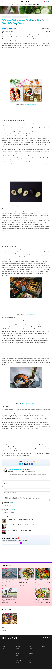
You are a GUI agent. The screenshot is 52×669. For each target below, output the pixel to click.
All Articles (4, 646)
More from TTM (7, 610)
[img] (2, 1)
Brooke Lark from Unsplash (29, 104)
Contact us (43, 644)
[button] (3, 28)
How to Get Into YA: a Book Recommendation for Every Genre (8, 626)
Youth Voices (17, 653)
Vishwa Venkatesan (40, 602)
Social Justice (17, 662)
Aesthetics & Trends (18, 660)
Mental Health (31, 653)
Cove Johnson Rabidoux (8, 509)
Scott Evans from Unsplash (29, 314)
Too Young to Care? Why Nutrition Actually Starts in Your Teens (21, 524)
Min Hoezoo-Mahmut (9, 31)
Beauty (30, 660)
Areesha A (4, 629)
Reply (5, 507)
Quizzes (34, 4)
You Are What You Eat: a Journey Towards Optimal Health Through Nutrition (25, 581)
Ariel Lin (38, 582)
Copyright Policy (5, 651)
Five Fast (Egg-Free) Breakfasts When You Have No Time (19, 519)
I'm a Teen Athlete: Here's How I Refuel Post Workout (42, 580)
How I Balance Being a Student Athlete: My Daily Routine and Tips (9, 581)
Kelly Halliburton (6, 502)
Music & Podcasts (18, 646)
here (36, 562)
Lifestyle (30, 646)
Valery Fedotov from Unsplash (29, 403)
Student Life (30, 648)
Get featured (43, 646)
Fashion (30, 655)
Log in (40, 4)
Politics (17, 658)
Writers (3, 648)
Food (8, 517)
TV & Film (17, 644)
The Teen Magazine (9, 638)
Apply (38, 4)
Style (16, 651)
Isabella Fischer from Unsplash (29, 206)
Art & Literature (18, 648)
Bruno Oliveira (5, 602)
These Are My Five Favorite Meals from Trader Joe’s (18, 530)
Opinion (17, 655)
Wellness (30, 651)
